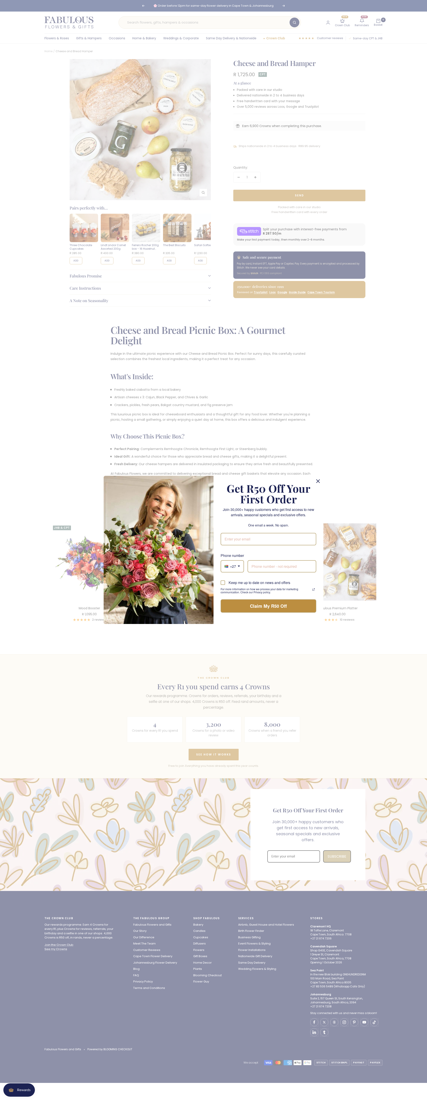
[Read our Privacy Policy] (313, 589)
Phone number (232, 555)
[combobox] (232, 566)
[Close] (318, 481)
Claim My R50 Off (268, 606)
